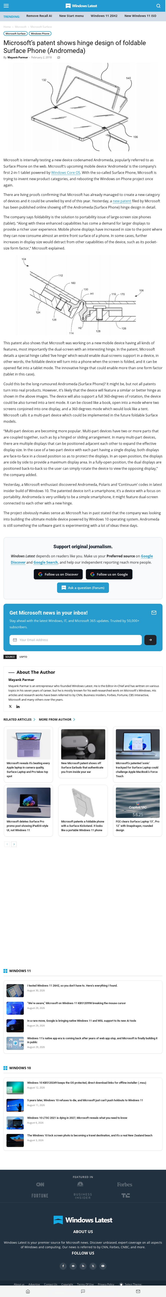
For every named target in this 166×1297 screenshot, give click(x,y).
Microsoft (20, 27)
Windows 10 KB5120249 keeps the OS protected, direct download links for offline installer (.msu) (86, 1082)
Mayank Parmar (18, 57)
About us (19, 1284)
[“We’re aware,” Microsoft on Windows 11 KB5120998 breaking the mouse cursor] (15, 1008)
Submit (150, 640)
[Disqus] (83, 911)
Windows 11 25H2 (104, 16)
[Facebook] (63, 1266)
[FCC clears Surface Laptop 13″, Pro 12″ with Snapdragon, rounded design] (138, 803)
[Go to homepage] (28, 1291)
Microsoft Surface (16, 33)
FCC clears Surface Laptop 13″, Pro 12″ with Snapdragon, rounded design (137, 826)
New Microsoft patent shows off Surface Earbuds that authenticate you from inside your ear (82, 767)
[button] (159, 7)
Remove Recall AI (39, 16)
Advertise (34, 1284)
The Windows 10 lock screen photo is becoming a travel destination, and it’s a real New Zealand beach (89, 1135)
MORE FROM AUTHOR (55, 719)
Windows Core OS (65, 172)
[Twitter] (12, 706)
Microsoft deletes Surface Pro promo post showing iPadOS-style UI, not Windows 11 (27, 826)
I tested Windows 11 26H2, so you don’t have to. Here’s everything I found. (72, 985)
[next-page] (14, 844)
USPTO (23, 656)
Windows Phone (40, 33)
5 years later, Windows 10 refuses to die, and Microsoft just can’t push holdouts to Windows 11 (85, 1100)
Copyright (67, 1284)
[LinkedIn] (20, 706)
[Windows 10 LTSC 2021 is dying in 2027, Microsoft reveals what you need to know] (15, 1122)
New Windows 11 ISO (140, 16)
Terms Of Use (85, 1284)
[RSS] (83, 1266)
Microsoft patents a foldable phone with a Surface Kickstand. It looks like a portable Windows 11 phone (82, 826)
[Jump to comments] (83, 1291)
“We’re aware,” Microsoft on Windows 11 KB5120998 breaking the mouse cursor (76, 1003)
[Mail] (73, 1266)
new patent (122, 201)
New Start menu (71, 16)
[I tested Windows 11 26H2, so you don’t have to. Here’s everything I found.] (15, 990)
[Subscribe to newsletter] (138, 1291)
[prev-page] (7, 844)
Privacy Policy (106, 1284)
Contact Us (50, 1284)
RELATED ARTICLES (17, 719)
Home (7, 27)
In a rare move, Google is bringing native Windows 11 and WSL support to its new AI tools (81, 1020)
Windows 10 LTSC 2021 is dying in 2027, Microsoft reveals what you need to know (77, 1117)
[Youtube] (102, 1266)
